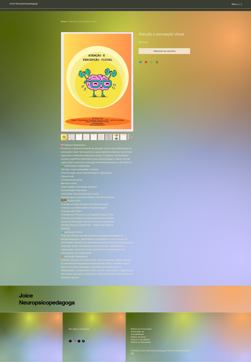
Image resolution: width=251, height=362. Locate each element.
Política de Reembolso (141, 342)
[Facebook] (70, 341)
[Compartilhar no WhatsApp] (151, 62)
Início (63, 21)
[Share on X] (157, 62)
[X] (79, 341)
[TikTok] (83, 341)
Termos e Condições (140, 339)
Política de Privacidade (141, 329)
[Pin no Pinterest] (146, 62)
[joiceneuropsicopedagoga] (74, 341)
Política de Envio (138, 337)
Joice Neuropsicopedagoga (47, 299)
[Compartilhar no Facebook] (140, 62)
